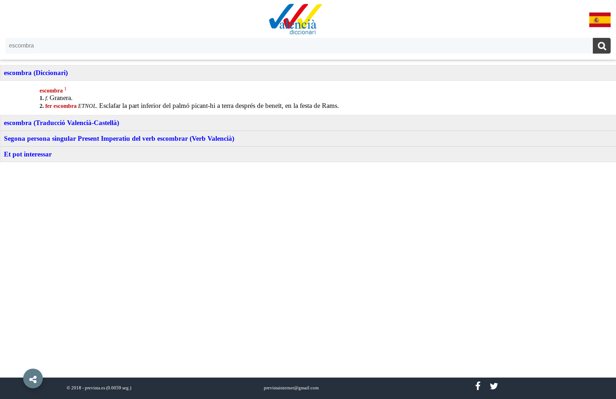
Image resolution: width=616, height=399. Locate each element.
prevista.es (95, 387)
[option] (308, 199)
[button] (18, 362)
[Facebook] (477, 386)
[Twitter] (494, 386)
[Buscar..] (602, 46)
